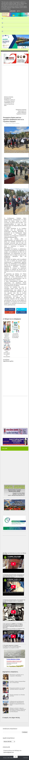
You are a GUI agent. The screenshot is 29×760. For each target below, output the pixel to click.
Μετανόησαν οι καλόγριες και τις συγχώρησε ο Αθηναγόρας (17, 675)
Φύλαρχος (5, 757)
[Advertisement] (14, 80)
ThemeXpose (25, 757)
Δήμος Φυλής (9, 123)
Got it (18, 11)
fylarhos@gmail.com (9, 752)
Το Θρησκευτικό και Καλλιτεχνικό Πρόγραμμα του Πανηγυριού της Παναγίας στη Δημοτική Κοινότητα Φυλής (17, 703)
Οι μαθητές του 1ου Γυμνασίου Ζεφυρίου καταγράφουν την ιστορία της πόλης (12, 647)
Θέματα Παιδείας (15, 123)
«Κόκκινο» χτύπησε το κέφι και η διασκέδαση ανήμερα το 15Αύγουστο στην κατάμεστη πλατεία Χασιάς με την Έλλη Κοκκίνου (18, 710)
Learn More (12, 11)
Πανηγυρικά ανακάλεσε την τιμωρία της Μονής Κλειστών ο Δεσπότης (17, 688)
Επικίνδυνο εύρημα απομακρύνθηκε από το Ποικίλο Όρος (17, 682)
